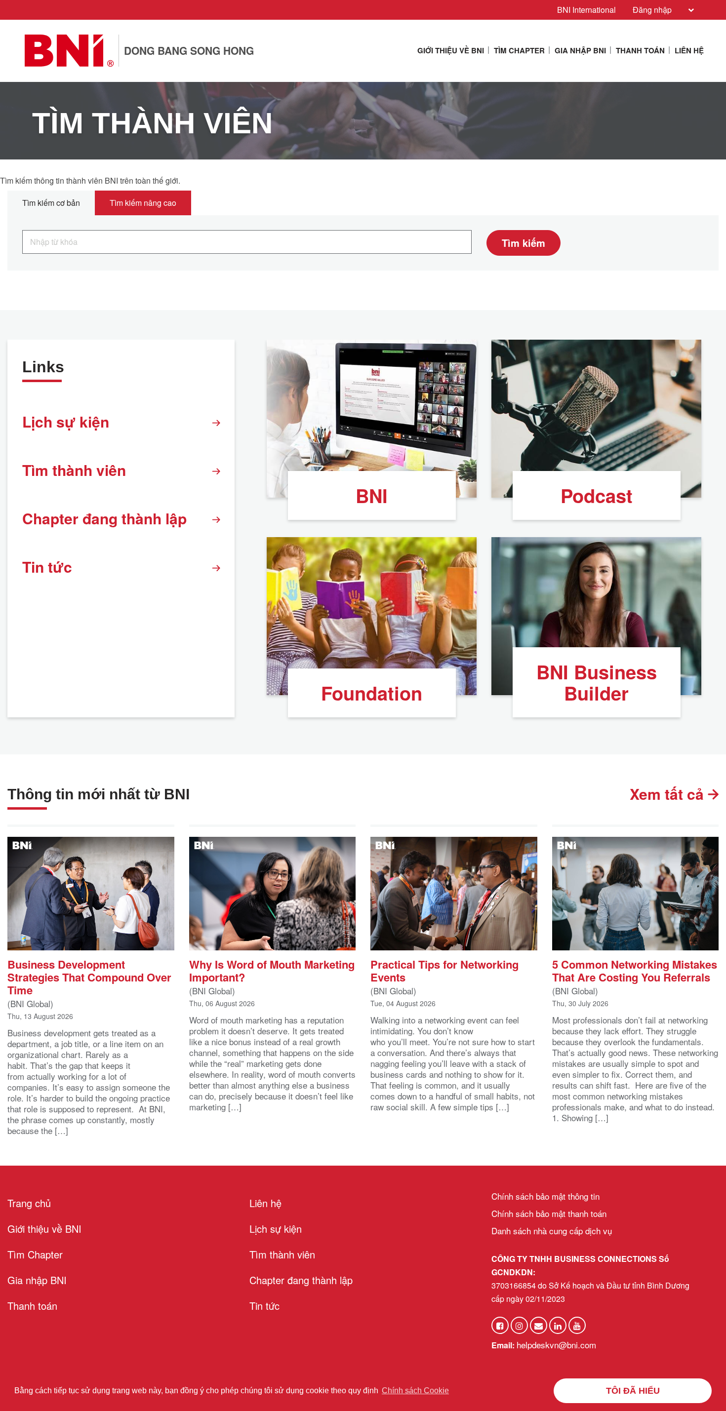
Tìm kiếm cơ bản (51, 202)
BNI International (586, 9)
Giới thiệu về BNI (450, 50)
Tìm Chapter (519, 50)
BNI (372, 495)
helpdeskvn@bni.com (556, 1344)
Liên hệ (689, 50)
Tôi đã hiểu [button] (633, 1391)
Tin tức (47, 566)
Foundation (371, 692)
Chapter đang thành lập (104, 518)
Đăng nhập (652, 9)
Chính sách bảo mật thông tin (545, 1196)
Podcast (597, 495)
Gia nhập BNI (580, 50)
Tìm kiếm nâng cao (143, 202)
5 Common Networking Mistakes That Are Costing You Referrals (634, 969)
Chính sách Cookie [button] (415, 1390)
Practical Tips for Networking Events (444, 969)
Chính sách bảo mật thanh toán (548, 1213)
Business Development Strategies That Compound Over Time (89, 976)
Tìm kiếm (523, 242)
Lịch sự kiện (65, 421)
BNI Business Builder (596, 682)
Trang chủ (29, 1203)
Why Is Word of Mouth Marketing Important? (272, 969)
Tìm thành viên (74, 469)
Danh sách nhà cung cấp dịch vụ (551, 1230)
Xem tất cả (669, 793)
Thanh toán (640, 50)
